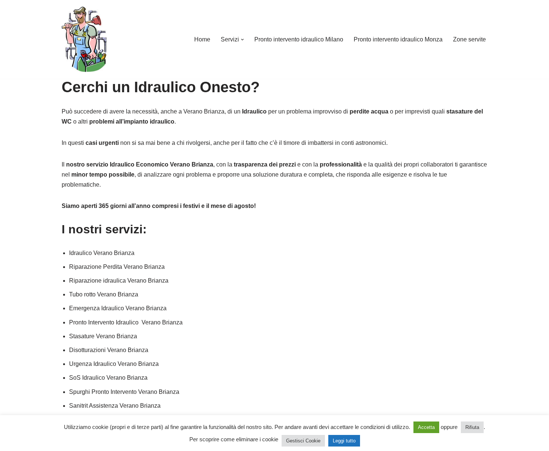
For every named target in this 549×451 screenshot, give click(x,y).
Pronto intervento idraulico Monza (398, 39)
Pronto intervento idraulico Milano (298, 39)
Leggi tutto (344, 441)
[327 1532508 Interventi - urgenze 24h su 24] (84, 39)
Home (202, 39)
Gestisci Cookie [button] (303, 441)
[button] (242, 39)
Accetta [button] (426, 427)
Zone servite (469, 39)
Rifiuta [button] (472, 427)
